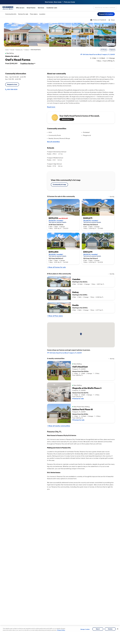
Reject (98, 629)
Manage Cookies (85, 629)
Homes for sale (23, 14)
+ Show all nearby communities (58, 426)
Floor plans (34, 14)
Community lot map (59, 184)
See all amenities (53, 142)
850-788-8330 (12, 89)
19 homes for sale (78, 420)
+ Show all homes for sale (56, 267)
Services (41, 7)
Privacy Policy (61, 630)
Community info (10, 14)
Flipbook (112, 49)
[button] (106, 14)
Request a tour (12, 84)
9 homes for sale (78, 399)
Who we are (20, 7)
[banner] (60, 2)
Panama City (19, 49)
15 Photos (104, 49)
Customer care (51, 7)
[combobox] (105, 7)
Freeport (26, 49)
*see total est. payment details (57, 221)
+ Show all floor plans (55, 316)
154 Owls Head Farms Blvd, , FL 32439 (98, 54)
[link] (26, 35)
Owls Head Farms (35, 49)
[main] (60, 324)
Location (42, 14)
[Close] (117, 628)
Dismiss (110, 629)
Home (7, 49)
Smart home (31, 7)
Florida (12, 49)
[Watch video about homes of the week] (54, 117)
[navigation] (23, 49)
